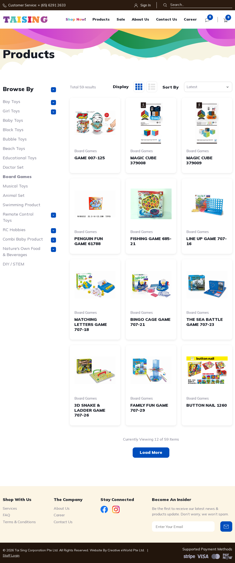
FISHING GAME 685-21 (150, 241)
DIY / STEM (13, 264)
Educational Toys (19, 157)
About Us (140, 19)
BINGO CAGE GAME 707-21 (150, 322)
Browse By (18, 88)
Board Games (17, 176)
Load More (151, 452)
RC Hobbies (14, 229)
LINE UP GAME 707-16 (206, 241)
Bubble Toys (15, 139)
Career (190, 19)
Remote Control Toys (18, 217)
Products (101, 19)
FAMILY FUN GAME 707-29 (149, 408)
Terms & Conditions (19, 522)
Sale (121, 19)
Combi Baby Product (23, 239)
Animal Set (14, 195)
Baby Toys (13, 120)
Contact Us (166, 19)
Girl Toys (11, 111)
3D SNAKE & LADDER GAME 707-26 (89, 410)
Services (10, 508)
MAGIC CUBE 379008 (143, 160)
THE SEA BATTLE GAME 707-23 (204, 322)
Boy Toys (11, 101)
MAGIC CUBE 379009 (199, 160)
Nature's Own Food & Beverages (21, 251)
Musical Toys (15, 186)
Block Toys (13, 129)
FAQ (6, 515)
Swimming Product (21, 204)
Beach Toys (14, 148)
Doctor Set (13, 167)
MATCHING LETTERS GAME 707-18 (90, 324)
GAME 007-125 (89, 157)
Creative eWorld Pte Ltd (126, 550)
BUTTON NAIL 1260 (206, 405)
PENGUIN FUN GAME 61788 (88, 241)
